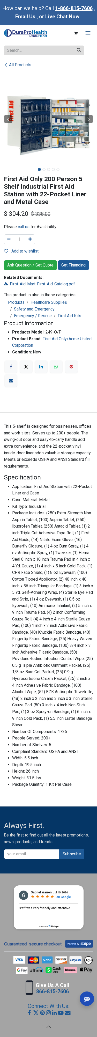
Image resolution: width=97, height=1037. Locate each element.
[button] (8, 119)
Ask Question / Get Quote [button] (30, 265)
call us (23, 226)
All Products (20, 64)
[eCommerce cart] (75, 33)
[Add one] (30, 239)
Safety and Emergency (34, 309)
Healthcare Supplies (49, 302)
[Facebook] (11, 366)
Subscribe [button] (72, 853)
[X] (26, 366)
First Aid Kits (69, 315)
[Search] (78, 50)
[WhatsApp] (56, 366)
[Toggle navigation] (88, 33)
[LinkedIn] (41, 366)
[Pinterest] (71, 366)
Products (16, 302)
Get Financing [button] (73, 265)
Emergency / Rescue (33, 315)
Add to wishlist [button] (24, 251)
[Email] (11, 380)
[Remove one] (9, 239)
